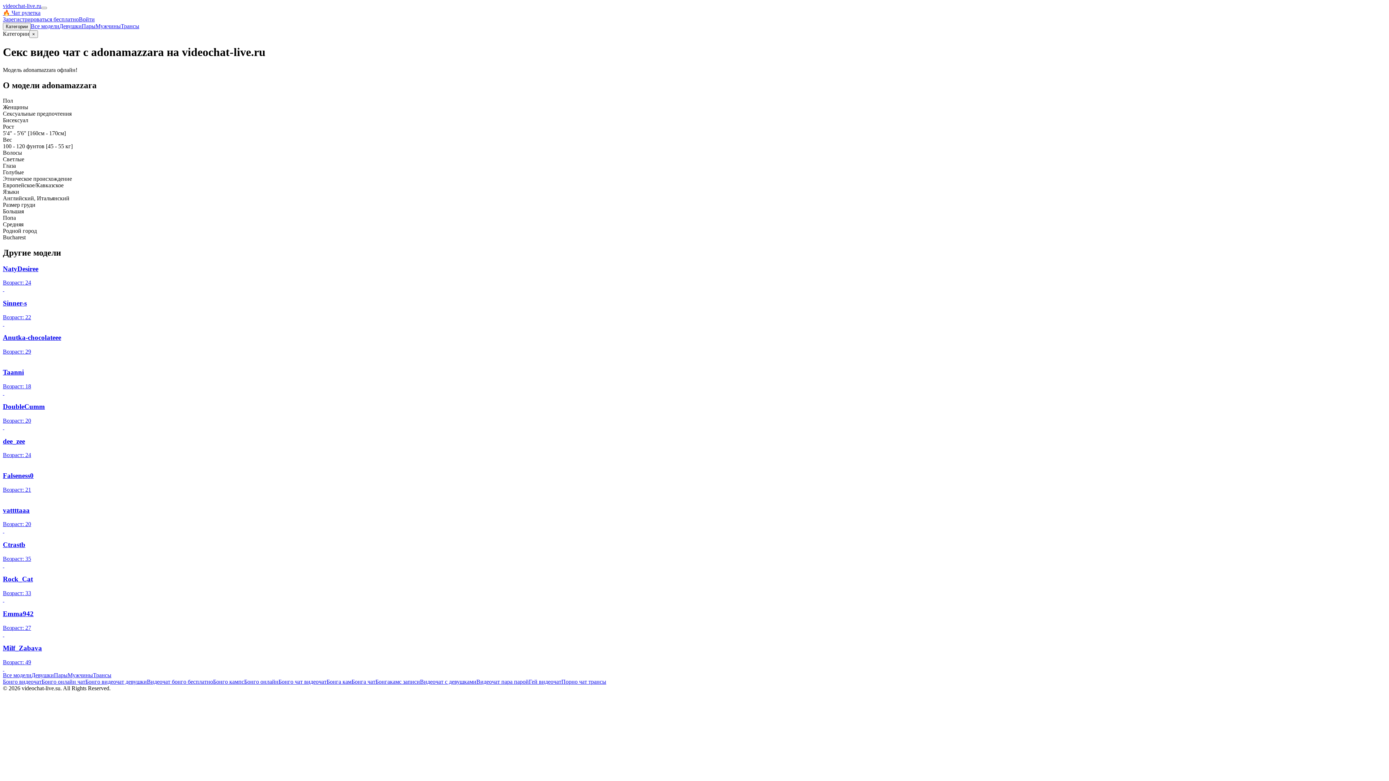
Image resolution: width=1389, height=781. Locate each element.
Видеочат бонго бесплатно (180, 682)
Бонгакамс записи (397, 682)
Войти (87, 19)
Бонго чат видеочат (303, 682)
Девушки (70, 26)
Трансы (130, 26)
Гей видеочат (545, 682)
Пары (88, 26)
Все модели (17, 675)
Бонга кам (339, 682)
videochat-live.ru (22, 6)
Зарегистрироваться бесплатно (41, 19)
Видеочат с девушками (448, 682)
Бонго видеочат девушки (116, 682)
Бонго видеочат (22, 682)
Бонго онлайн (261, 682)
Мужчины (108, 26)
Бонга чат (363, 682)
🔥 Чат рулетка (22, 13)
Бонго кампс (228, 682)
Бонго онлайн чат (63, 682)
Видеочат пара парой (502, 682)
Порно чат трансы (583, 682)
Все (45, 26)
